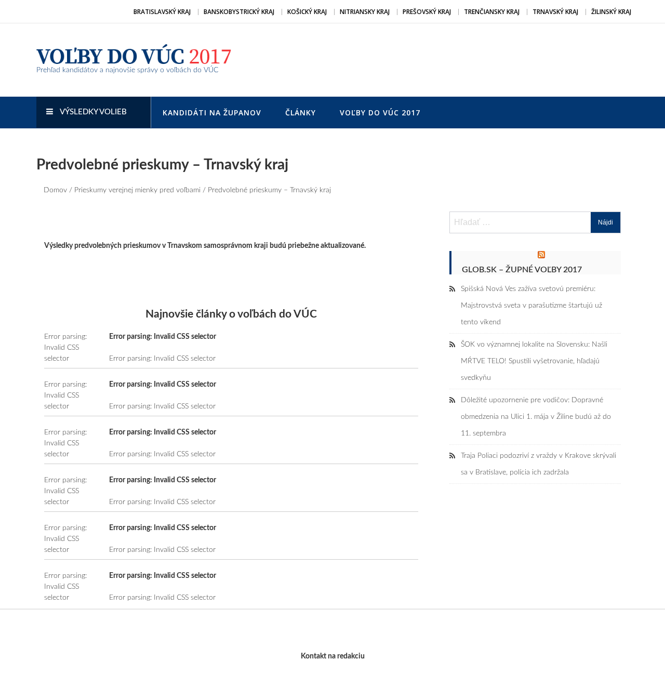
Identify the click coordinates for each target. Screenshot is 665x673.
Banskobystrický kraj (239, 11)
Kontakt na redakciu (333, 656)
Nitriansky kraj (365, 11)
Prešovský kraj (427, 11)
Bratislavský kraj (162, 11)
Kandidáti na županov (212, 112)
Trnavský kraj (555, 11)
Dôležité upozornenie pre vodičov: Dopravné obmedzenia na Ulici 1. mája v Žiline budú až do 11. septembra (536, 417)
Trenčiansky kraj (492, 11)
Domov (55, 190)
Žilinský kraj (611, 11)
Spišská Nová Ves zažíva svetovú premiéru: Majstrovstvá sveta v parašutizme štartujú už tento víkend (531, 305)
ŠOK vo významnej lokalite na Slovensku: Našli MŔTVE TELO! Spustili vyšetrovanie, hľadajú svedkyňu (534, 361)
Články (300, 112)
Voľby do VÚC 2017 (380, 112)
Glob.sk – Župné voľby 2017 (522, 270)
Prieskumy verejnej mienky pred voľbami (137, 190)
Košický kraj (307, 11)
